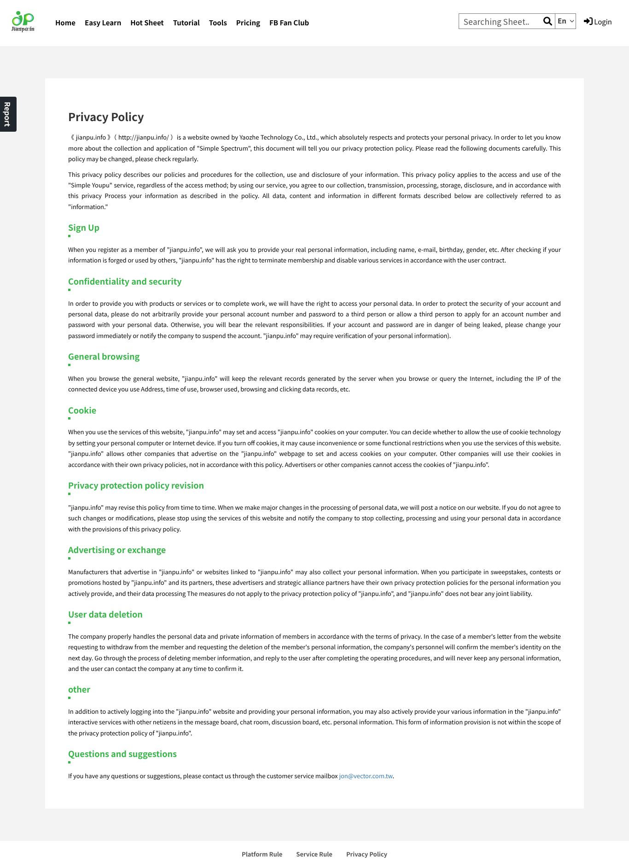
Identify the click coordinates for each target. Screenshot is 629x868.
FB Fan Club (289, 23)
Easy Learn (103, 23)
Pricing (248, 23)
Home (65, 23)
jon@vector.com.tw (365, 775)
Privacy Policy (366, 854)
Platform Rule (262, 854)
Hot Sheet (146, 23)
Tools (218, 23)
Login (602, 22)
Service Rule (314, 854)
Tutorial (186, 23)
